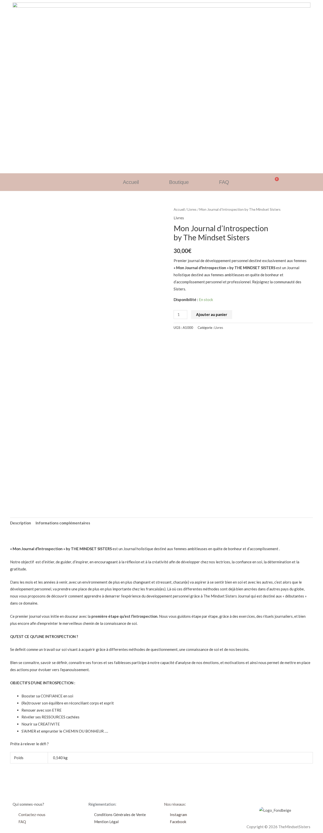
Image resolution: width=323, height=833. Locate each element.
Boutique (179, 182)
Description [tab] (20, 523)
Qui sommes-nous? (28, 804)
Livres (192, 209)
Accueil (131, 182)
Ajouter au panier (211, 314)
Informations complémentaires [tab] (63, 523)
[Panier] (275, 181)
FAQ (224, 182)
